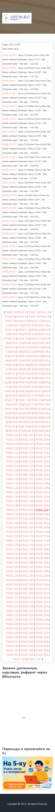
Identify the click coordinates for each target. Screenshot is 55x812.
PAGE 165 (42, 527)
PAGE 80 (23, 409)
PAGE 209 (27, 593)
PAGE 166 (12, 532)
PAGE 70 (29, 395)
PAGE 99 (42, 431)
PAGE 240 (42, 637)
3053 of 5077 (9, 208)
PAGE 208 (12, 593)
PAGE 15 (42, 325)
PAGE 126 (42, 470)
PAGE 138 (42, 488)
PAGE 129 (42, 474)
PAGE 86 (10, 417)
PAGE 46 (36, 365)
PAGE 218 (27, 606)
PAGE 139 (12, 492)
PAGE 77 (29, 404)
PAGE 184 (12, 558)
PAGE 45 (23, 365)
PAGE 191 (27, 567)
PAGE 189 (42, 562)
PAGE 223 (12, 615)
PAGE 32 (36, 347)
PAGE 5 (10, 316)
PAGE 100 (12, 435)
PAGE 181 (12, 554)
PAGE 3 (33, 312)
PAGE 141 (42, 492)
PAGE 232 (12, 628)
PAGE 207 (42, 589)
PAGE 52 (23, 373)
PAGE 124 (12, 470)
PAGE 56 (29, 378)
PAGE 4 (45, 312)
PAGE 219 (42, 606)
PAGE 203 (27, 584)
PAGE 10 (22, 321)
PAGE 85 (42, 413)
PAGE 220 (12, 611)
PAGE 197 (27, 575)
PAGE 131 (27, 479)
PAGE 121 (12, 466)
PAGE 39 (36, 356)
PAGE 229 (12, 624)
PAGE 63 (29, 387)
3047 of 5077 (9, 131)
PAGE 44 (10, 365)
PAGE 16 (10, 330)
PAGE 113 (27, 453)
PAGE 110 (27, 448)
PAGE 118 (12, 461)
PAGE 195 (42, 571)
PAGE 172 (12, 540)
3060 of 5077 (9, 297)
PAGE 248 (27, 650)
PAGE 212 (27, 597)
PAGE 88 (36, 417)
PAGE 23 (10, 338)
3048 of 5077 (9, 144)
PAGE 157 (12, 518)
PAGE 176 (27, 545)
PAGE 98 (29, 431)
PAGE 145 (12, 501)
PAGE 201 (42, 580)
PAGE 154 (12, 514)
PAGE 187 (12, 562)
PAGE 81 (36, 409)
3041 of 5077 (9, 55)
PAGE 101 (27, 435)
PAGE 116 (27, 457)
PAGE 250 (12, 655)
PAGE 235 (12, 633)
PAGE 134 (27, 483)
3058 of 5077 (9, 271)
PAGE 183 (42, 554)
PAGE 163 (12, 527)
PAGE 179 (27, 549)
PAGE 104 (27, 439)
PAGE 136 (12, 488)
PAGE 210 (42, 593)
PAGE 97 (16, 431)
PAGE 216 (42, 602)
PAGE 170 (27, 536)
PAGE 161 (27, 523)
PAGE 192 (42, 567)
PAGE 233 (27, 628)
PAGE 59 (23, 382)
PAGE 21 (29, 334)
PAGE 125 (27, 470)
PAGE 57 (42, 378)
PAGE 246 (42, 646)
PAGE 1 (10, 312)
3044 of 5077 (9, 93)
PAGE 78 (42, 404)
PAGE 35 (29, 352)
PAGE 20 (16, 334)
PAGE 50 (42, 369)
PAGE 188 (27, 562)
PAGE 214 (12, 602)
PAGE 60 (36, 382)
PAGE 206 (27, 589)
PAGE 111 (42, 448)
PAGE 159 (42, 518)
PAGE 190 (12, 567)
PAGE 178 (12, 549)
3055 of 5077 (9, 233)
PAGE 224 (27, 615)
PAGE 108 (42, 444)
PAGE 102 (42, 435)
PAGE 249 (42, 650)
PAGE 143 (27, 496)
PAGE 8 (44, 316)
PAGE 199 (12, 580)
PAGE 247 (12, 650)
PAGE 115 (12, 457)
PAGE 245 (27, 646)
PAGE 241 (12, 641)
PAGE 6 (21, 316)
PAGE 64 (42, 387)
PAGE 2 (21, 312)
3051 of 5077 (9, 182)
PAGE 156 (42, 514)
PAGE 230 (27, 624)
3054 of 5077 (9, 221)
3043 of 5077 (9, 80)
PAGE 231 (42, 624)
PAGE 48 (16, 369)
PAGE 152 (27, 510)
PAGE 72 (10, 400)
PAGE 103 (12, 439)
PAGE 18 (36, 330)
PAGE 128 (27, 474)
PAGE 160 (12, 523)
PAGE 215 (27, 602)
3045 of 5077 (9, 106)
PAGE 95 (36, 426)
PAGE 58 (10, 382)
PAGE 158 (27, 518)
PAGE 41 (16, 360)
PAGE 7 (33, 316)
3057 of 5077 (9, 259)
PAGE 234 (42, 628)
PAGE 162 (42, 523)
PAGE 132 (42, 479)
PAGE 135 (42, 483)
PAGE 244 (12, 646)
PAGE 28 (29, 343)
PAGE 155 (27, 514)
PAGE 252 (42, 655)
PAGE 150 (42, 505)
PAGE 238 (12, 637)
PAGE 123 (42, 466)
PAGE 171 (42, 536)
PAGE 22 (42, 334)
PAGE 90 (16, 422)
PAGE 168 (42, 532)
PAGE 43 (42, 360)
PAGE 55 (16, 378)
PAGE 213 (42, 597)
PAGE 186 (42, 558)
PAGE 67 (36, 391)
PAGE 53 (36, 373)
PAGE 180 (42, 549)
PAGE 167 (27, 532)
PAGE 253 (19, 659)
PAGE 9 (10, 321)
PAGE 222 (42, 611)
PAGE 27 (16, 343)
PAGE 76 (16, 404)
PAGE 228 (42, 619)
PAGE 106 (12, 444)
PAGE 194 (27, 571)
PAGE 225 (42, 615)
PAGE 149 (27, 505)
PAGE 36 (42, 352)
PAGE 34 (16, 352)
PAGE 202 (12, 584)
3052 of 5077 (9, 195)
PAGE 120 (42, 461)
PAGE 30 (10, 347)
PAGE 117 (42, 457)
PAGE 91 (29, 422)
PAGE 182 (27, 554)
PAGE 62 (16, 387)
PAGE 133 (12, 483)
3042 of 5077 (9, 68)
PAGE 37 (10, 356)
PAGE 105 (42, 439)
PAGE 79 (10, 409)
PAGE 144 (42, 496)
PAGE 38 (23, 356)
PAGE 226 (12, 619)
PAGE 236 (27, 633)
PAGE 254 (34, 659)
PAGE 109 (12, 448)
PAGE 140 (27, 492)
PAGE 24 (23, 338)
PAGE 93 (10, 426)
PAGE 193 (12, 571)
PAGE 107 (27, 444)
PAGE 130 (12, 479)
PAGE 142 (12, 496)
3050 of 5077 (9, 170)
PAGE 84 (29, 413)
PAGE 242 (27, 641)
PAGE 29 (42, 343)
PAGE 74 (36, 400)
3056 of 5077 (9, 246)
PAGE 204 (42, 584)
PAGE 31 (23, 347)
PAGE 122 (27, 466)
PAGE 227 (27, 619)
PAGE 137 (27, 488)
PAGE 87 (23, 417)
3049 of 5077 (9, 157)
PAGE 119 (27, 461)
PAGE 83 (16, 413)
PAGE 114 (42, 453)
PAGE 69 (16, 395)
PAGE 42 (29, 360)
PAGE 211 (12, 597)
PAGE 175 (12, 545)
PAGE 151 (12, 510)
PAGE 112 (12, 453)
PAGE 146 (27, 501)
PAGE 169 (12, 536)
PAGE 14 (29, 325)
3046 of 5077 (9, 119)
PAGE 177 (42, 545)
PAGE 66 (23, 391)
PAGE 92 (42, 422)
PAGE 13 (16, 325)
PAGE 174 (42, 540)
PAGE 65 (10, 391)
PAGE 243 (42, 641)
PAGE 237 (42, 633)
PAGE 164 (27, 527)
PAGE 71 (42, 395)
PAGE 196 (12, 575)
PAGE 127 (12, 474)
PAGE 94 (23, 426)
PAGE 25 (36, 338)
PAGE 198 (42, 575)
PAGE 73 (23, 400)
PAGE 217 (12, 606)
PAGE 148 (12, 505)
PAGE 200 (27, 580)
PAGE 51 (10, 373)
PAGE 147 (42, 501)
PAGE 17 (23, 330)
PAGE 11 (35, 321)
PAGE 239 (27, 637)
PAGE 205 (12, 589)
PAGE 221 (27, 611)
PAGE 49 (29, 369)
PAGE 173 (27, 540)
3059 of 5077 (9, 284)
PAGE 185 (27, 558)
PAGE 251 (27, 655)
